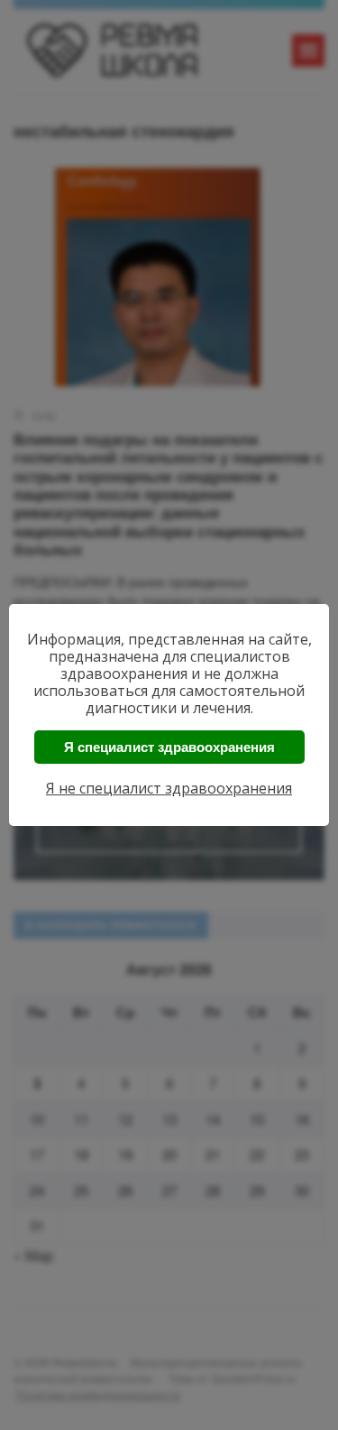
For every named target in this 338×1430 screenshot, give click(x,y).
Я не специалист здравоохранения (169, 788)
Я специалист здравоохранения (169, 747)
